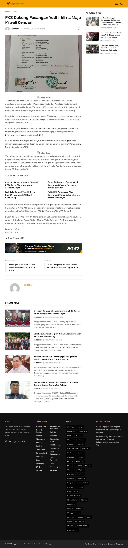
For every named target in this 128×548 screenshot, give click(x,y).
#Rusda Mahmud (73, 496)
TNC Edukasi (55, 445)
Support (119, 544)
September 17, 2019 (109, 53)
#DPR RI (79, 436)
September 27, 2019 (109, 28)
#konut (70, 461)
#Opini (80, 470)
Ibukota (39, 442)
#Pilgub (70, 483)
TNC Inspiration (55, 453)
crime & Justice (39, 431)
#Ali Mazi (70, 427)
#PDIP (82, 474)
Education (40, 439)
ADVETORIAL (41, 426)
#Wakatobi (79, 521)
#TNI (89, 517)
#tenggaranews (73, 513)
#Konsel (81, 457)
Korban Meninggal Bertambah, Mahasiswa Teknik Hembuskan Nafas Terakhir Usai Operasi (110, 21)
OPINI (38, 467)
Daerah (39, 436)
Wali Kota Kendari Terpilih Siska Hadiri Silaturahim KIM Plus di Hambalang (20, 195)
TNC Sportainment (56, 458)
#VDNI (69, 521)
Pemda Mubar (82, 526)
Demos (111, 544)
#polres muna (72, 491)
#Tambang (71, 504)
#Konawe (80, 453)
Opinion (39, 470)
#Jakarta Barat (73, 448)
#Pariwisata (71, 474)
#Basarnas (71, 431)
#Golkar (81, 440)
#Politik (70, 487)
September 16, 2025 (51, 317)
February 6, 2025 (50, 363)
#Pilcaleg (81, 478)
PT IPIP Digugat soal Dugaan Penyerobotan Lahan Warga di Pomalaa (108, 429)
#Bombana (83, 431)
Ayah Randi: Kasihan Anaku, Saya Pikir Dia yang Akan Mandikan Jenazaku (111, 35)
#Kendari (85, 448)
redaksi (16, 29)
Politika (14, 11)
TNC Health (55, 448)
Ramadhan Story (55, 440)
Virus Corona (72, 530)
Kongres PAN (41, 453)
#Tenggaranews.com (75, 517)
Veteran (53, 470)
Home (7, 11)
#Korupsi (80, 461)
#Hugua (70, 444)
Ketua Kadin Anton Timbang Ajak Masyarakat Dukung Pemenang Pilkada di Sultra (63, 185)
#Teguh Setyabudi (74, 508)
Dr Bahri (70, 526)
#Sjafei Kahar (72, 500)
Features (102, 544)
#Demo (70, 436)
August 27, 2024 (29, 29)
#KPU (69, 466)
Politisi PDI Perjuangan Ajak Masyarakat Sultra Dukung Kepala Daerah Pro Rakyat (64, 195)
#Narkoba (71, 470)
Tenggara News (17, 544)
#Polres (80, 487)
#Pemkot (70, 478)
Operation (40, 463)
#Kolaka (70, 453)
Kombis (39, 446)
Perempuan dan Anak (55, 427)
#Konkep (70, 457)
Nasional (39, 456)
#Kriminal (78, 466)
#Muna (87, 466)
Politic (53, 432)
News (38, 460)
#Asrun (80, 427)
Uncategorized (56, 467)
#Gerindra (71, 440)
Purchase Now (90, 544)
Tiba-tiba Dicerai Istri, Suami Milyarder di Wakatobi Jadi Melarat (109, 48)
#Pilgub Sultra (82, 483)
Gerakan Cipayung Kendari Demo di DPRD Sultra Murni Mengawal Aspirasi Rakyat (21, 185)
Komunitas (40, 449)
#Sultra (84, 500)
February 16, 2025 (51, 340)
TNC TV (53, 463)
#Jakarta (80, 444)
